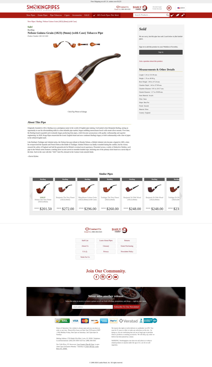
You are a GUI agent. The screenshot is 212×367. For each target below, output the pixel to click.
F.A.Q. (85, 251)
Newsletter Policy (127, 251)
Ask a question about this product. (151, 61)
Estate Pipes (42, 15)
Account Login (157, 7)
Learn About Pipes (106, 240)
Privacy (106, 251)
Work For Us (85, 257)
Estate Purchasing (127, 246)
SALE (86, 15)
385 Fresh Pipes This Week (108, 15)
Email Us (117, 9)
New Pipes (30, 15)
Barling (39, 21)
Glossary (106, 246)
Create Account (157, 9)
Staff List (85, 240)
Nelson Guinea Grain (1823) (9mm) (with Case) (60, 21)
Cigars (67, 15)
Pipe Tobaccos (56, 15)
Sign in (160, 52)
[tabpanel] (43, 194)
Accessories (77, 15)
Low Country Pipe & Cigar (85, 344)
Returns (127, 240)
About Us (85, 246)
